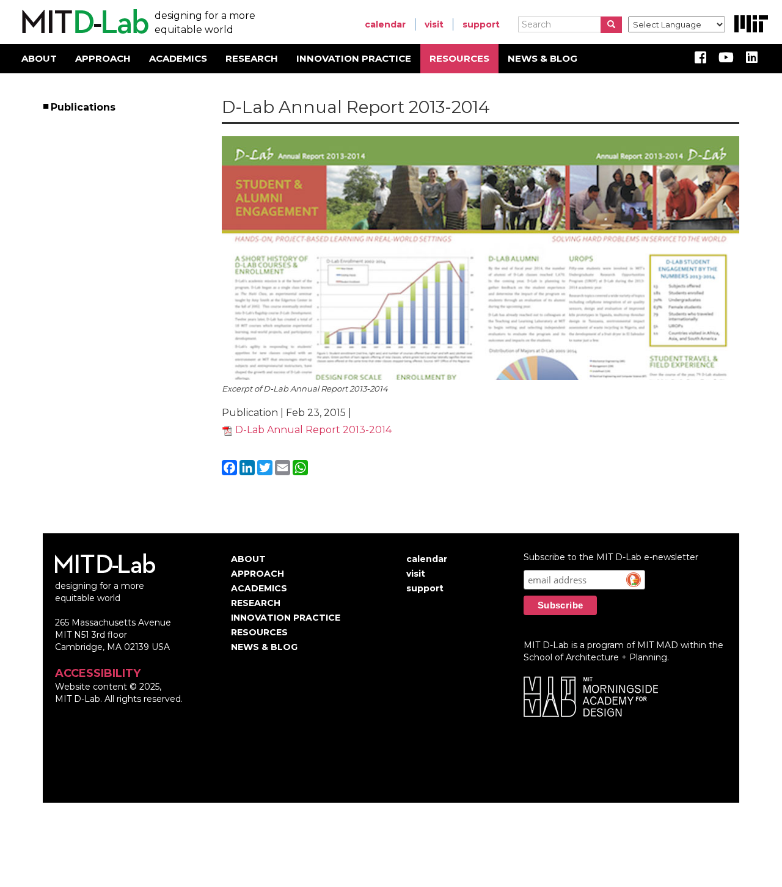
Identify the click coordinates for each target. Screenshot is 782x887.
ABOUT (39, 58)
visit (434, 24)
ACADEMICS (178, 58)
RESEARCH (251, 58)
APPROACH (103, 58)
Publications (83, 107)
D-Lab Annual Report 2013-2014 (313, 430)
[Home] (83, 22)
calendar (385, 24)
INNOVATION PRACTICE (353, 58)
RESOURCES (459, 58)
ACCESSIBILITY (98, 673)
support (481, 24)
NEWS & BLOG (542, 58)
